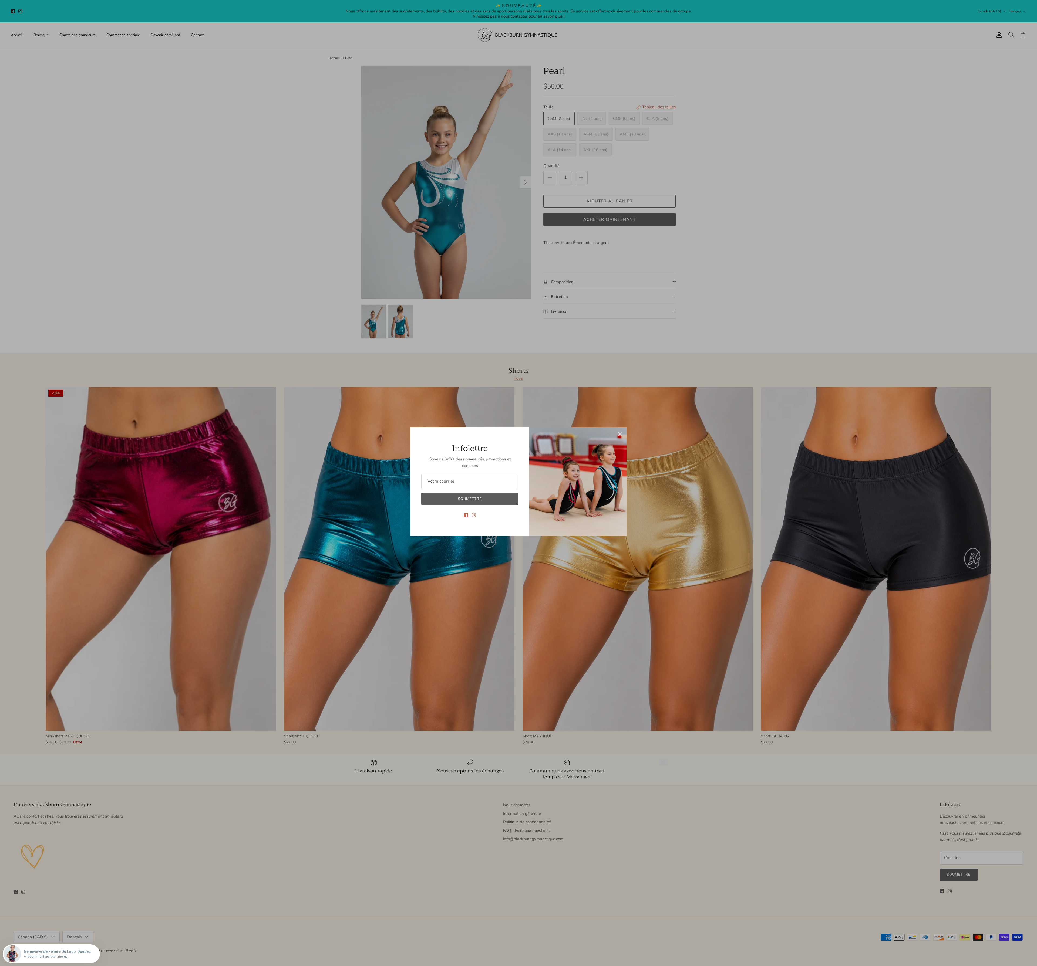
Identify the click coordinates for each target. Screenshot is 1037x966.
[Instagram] (474, 515)
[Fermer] (620, 434)
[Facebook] (466, 515)
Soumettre (470, 498)
